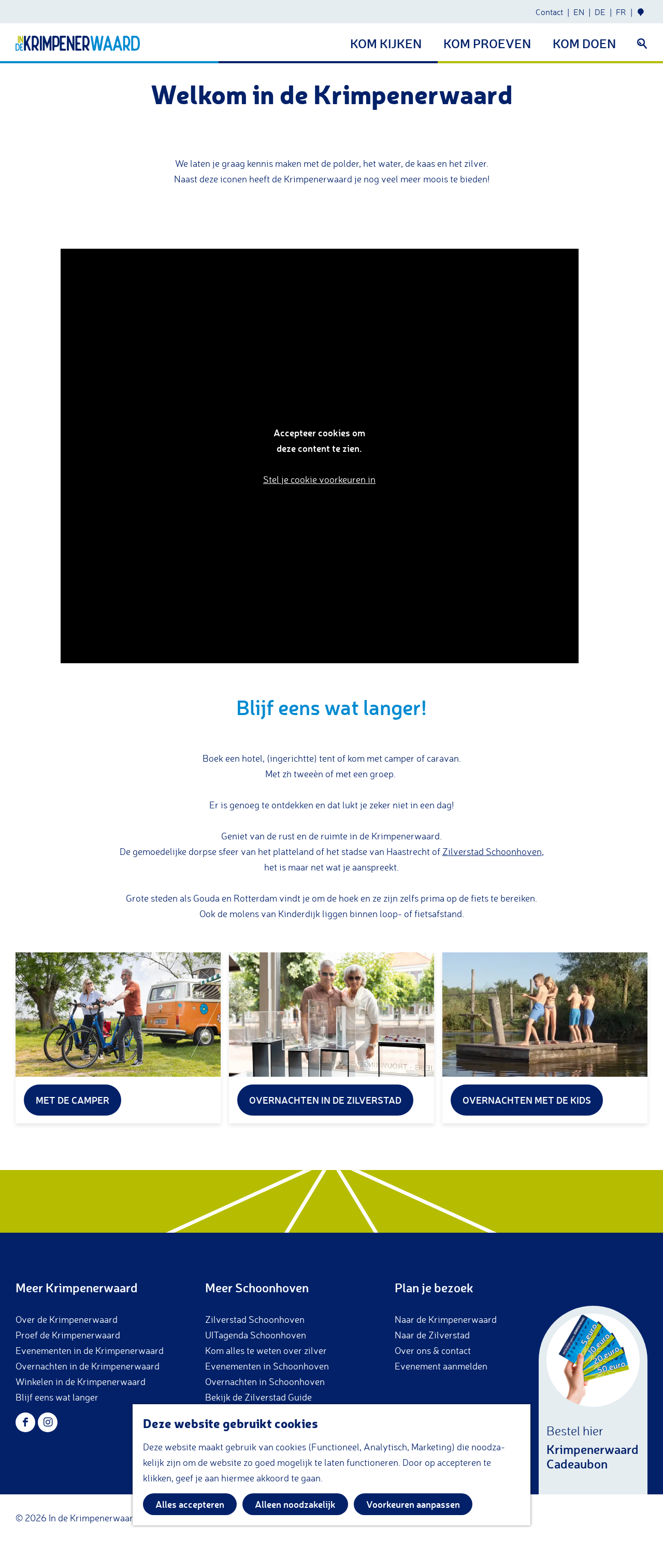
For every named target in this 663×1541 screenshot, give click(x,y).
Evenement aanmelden (441, 1366)
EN (578, 12)
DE (600, 12)
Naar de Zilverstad (432, 1334)
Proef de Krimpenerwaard (68, 1334)
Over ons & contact (433, 1350)
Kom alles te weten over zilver (266, 1350)
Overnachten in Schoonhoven (265, 1381)
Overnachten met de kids (527, 1100)
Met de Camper (72, 1100)
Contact (549, 12)
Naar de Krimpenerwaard (446, 1319)
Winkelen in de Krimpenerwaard (81, 1381)
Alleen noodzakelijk (295, 1504)
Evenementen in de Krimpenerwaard (90, 1350)
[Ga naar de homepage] (78, 43)
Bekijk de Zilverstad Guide (258, 1397)
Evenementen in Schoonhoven (267, 1366)
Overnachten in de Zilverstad (325, 1100)
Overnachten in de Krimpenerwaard (88, 1366)
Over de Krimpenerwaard (67, 1319)
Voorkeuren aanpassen (413, 1504)
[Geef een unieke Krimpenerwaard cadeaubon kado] (593, 1400)
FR (621, 12)
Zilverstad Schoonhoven (492, 851)
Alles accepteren (189, 1504)
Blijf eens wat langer (57, 1397)
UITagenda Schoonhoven (255, 1334)
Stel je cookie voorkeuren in (319, 479)
